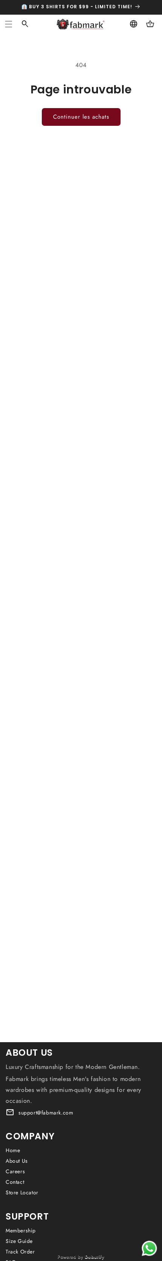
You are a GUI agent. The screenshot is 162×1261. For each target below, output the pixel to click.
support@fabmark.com (45, 1112)
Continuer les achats (81, 117)
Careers (15, 1171)
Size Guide (19, 1241)
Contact (15, 1182)
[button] (8, 24)
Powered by (81, 1256)
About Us (17, 1161)
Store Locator (22, 1192)
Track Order (20, 1251)
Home (13, 1150)
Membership (21, 1230)
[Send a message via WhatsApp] (149, 1248)
